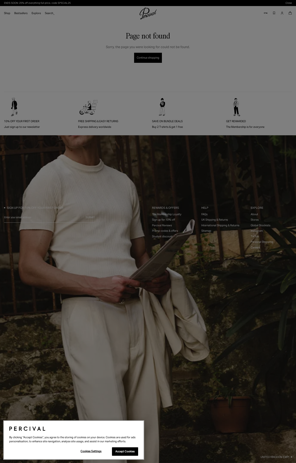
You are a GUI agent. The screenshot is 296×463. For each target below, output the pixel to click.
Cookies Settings (91, 451)
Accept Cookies (125, 451)
